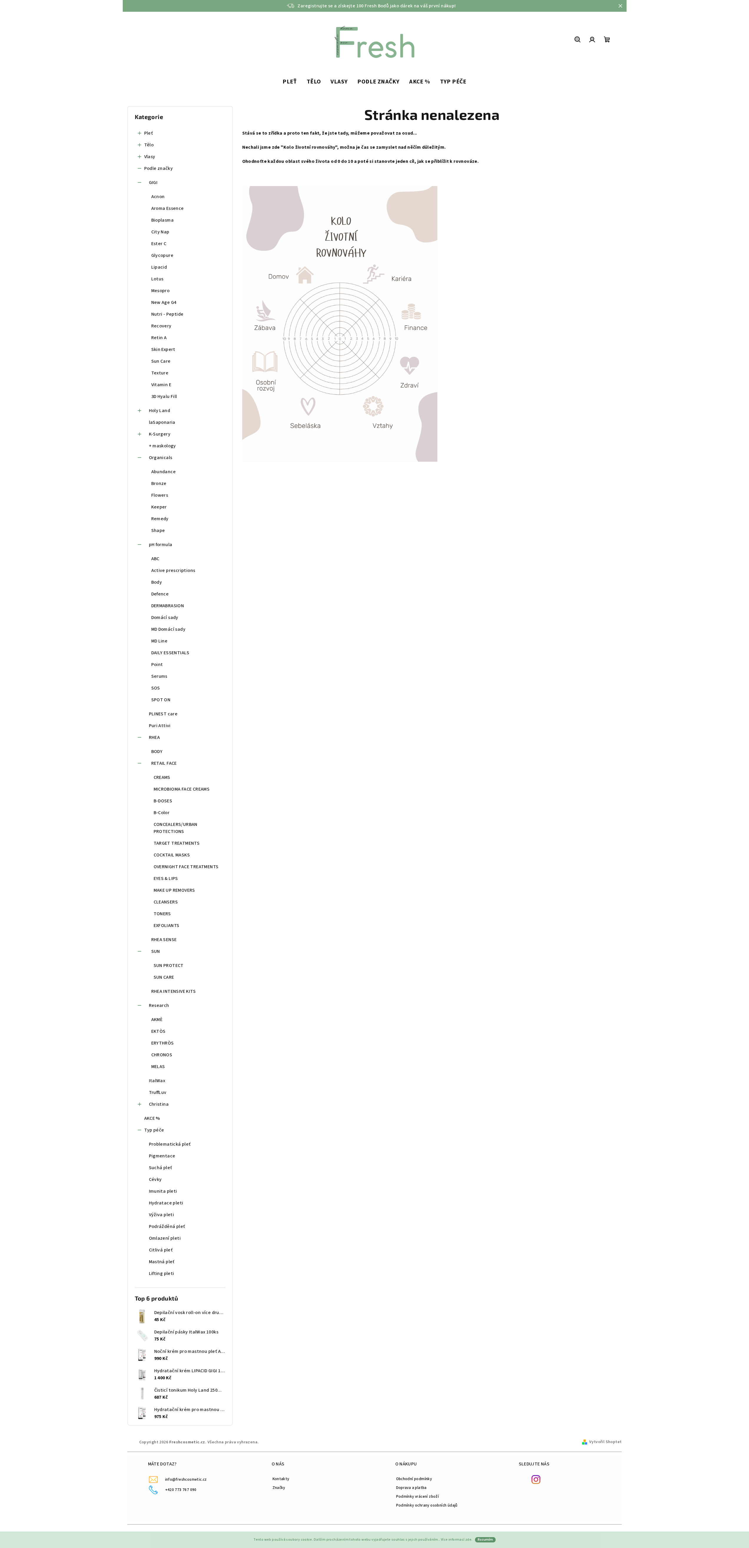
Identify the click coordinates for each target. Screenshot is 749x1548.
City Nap (160, 232)
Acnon (158, 196)
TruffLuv (158, 1092)
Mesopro (160, 290)
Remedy (160, 519)
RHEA (154, 737)
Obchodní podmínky (414, 1479)
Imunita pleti (163, 1191)
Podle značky (158, 168)
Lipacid (159, 267)
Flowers (159, 495)
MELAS (158, 1066)
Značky (279, 1487)
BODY (157, 751)
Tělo (149, 145)
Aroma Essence (167, 208)
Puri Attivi (160, 725)
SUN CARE (164, 977)
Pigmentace (162, 1156)
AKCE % (152, 1118)
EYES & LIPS (166, 878)
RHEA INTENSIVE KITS (173, 991)
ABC (155, 558)
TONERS (162, 914)
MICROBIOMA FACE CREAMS (182, 789)
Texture (160, 373)
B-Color (162, 812)
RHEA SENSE (164, 939)
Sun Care (161, 361)
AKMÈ (157, 1019)
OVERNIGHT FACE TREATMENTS (186, 866)
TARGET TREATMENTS (177, 843)
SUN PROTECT (169, 965)
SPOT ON (161, 700)
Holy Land (159, 410)
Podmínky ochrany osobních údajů (427, 1505)
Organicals (160, 457)
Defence (160, 594)
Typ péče (154, 1130)
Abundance (163, 471)
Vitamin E (161, 384)
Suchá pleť (160, 1167)
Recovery (161, 326)
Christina (159, 1104)
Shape (158, 530)
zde (468, 1539)
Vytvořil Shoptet (605, 1442)
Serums (159, 676)
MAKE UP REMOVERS (174, 890)
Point (157, 664)
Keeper (159, 507)
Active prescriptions (173, 570)
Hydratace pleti (166, 1203)
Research (159, 1005)
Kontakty (281, 1479)
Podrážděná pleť (167, 1226)
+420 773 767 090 (181, 1489)
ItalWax (157, 1080)
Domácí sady (164, 617)
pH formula (160, 544)
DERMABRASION (167, 606)
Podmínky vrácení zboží (417, 1496)
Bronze (159, 483)
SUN (155, 951)
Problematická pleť (170, 1144)
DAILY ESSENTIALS (170, 653)
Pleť (148, 133)
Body (156, 582)
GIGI (153, 182)
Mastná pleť (162, 1262)
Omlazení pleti (165, 1238)
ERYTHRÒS (162, 1043)
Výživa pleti (161, 1214)
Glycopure (162, 255)
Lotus (157, 279)
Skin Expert (163, 349)
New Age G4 (164, 302)
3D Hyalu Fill (164, 396)
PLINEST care (163, 714)
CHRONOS (161, 1055)
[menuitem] (290, 82)
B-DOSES (163, 801)
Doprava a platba (411, 1487)
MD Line (159, 641)
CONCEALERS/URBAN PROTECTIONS (175, 828)
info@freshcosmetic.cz (186, 1479)
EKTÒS (158, 1031)
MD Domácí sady (168, 629)
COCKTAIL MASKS (172, 855)
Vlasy (149, 156)
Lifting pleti (161, 1273)
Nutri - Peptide (167, 314)
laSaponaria (162, 422)
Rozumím (485, 1539)
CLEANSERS (166, 902)
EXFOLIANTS (167, 925)
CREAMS (162, 777)
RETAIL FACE (164, 763)
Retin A (159, 337)
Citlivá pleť (161, 1250)
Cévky (155, 1179)
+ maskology (162, 446)
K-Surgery (160, 434)
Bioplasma (162, 220)
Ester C (159, 243)
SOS (155, 688)
